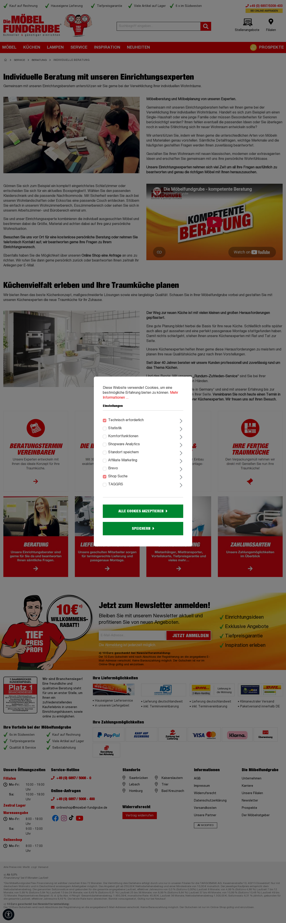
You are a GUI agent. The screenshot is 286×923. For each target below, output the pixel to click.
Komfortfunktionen (123, 436)
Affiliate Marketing (122, 460)
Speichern (141, 528)
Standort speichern (123, 452)
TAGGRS (115, 484)
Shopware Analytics (124, 444)
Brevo (113, 468)
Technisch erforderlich (126, 420)
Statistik (115, 428)
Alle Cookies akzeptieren (141, 511)
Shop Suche (118, 476)
